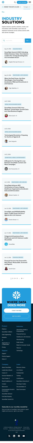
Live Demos (19, 370)
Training (18, 375)
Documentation (20, 386)
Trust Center (5, 378)
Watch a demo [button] (16, 316)
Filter (27, 40)
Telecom (18, 347)
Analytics (4, 337)
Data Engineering (6, 334)
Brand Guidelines (6, 381)
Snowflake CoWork (7, 331)
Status (3, 359)
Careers (4, 373)
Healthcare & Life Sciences (23, 336)
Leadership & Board (7, 370)
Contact (4, 384)
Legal (16, 432)
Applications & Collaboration (6, 343)
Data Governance (21, 389)
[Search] (15, 2)
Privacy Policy (26, 427)
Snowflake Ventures (7, 393)
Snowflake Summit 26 (7, 399)
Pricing (4, 347)
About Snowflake (6, 367)
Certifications (20, 378)
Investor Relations (6, 375)
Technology (19, 350)
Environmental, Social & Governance (8, 390)
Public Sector (19, 342)
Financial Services (21, 334)
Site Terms (5, 428)
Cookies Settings (26, 428)
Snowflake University (22, 381)
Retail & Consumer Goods (23, 345)
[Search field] (4, 40)
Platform (4, 329)
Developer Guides (21, 384)
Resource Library (20, 367)
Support (4, 353)
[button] (30, 2)
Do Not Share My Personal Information (16, 430)
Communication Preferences (15, 428)
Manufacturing (20, 339)
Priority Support (6, 356)
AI (2, 340)
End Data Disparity (7, 396)
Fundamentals (20, 373)
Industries (19, 326)
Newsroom (5, 386)
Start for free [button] (16, 310)
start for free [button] (22, 2)
